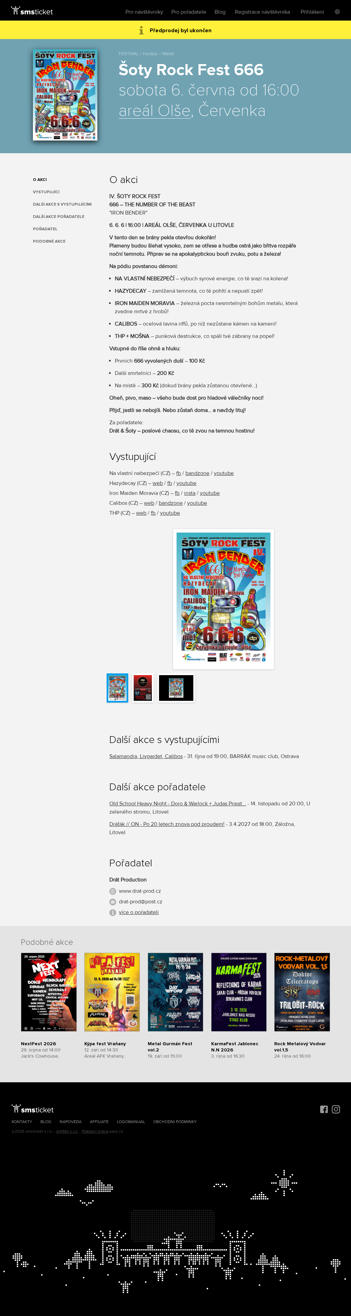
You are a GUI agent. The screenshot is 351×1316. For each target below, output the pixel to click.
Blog (220, 12)
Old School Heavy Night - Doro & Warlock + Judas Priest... (177, 803)
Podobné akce (49, 241)
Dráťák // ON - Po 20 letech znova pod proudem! (167, 824)
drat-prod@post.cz (140, 901)
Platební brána (95, 1131)
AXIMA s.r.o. (67, 1131)
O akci (40, 179)
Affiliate (99, 1121)
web (158, 483)
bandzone (197, 473)
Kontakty (22, 1121)
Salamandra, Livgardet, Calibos (146, 756)
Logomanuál (131, 1121)
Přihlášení (312, 12)
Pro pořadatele (188, 12)
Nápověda (71, 1121)
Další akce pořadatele (58, 216)
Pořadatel (45, 229)
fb (178, 473)
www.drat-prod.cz (140, 891)
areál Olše (155, 111)
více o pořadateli (139, 912)
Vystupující (46, 192)
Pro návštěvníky (144, 12)
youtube (224, 473)
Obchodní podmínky (175, 1121)
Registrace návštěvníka (262, 12)
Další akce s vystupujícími (62, 204)
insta (189, 493)
